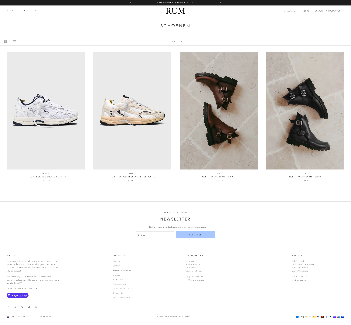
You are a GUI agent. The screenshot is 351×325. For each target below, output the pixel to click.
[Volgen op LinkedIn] (36, 307)
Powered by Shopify (180, 317)
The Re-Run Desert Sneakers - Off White (132, 177)
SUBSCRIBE (195, 235)
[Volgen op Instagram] (15, 307)
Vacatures (116, 265)
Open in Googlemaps (194, 270)
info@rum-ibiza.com (299, 280)
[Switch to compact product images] (14, 41)
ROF (218, 173)
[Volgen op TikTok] (29, 307)
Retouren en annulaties (121, 297)
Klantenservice (118, 293)
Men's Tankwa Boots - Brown (218, 177)
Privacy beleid (118, 279)
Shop (35, 11)
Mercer (46, 173)
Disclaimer (117, 275)
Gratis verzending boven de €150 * (175, 3)
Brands (23, 11)
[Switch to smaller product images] (10, 41)
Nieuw (10, 11)
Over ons (116, 261)
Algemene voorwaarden (122, 270)
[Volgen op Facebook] (8, 307)
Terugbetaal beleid (119, 284)
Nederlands (289, 11)
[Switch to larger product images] (5, 41)
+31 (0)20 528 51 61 (194, 276)
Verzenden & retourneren (122, 288)
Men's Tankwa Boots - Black (305, 177)
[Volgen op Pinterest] (22, 307)
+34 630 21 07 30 (299, 276)
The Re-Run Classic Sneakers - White (46, 177)
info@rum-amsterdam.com (196, 280)
